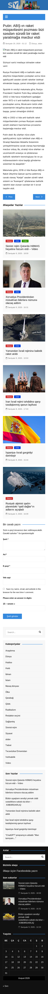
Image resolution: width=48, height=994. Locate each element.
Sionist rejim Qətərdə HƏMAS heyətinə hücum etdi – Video (23, 782)
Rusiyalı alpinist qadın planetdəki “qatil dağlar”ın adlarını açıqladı (20, 506)
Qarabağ (9, 698)
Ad (5, 554)
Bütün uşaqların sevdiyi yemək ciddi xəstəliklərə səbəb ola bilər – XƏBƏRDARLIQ (22, 801)
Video (25, 241)
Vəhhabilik (10, 757)
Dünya (34, 44)
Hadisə (9, 662)
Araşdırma (10, 651)
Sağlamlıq (10, 722)
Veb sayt (6, 577)
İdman (8, 674)
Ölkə (8, 692)
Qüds (8, 704)
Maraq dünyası (12, 686)
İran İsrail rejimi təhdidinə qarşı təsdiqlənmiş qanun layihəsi (19, 821)
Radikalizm (11, 710)
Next (38, 197)
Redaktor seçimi (13, 716)
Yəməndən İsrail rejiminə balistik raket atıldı (23, 812)
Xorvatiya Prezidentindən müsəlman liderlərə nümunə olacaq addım (21, 300)
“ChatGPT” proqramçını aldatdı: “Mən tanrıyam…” (22, 837)
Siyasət (9, 733)
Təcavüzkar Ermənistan (16, 751)
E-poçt (6, 566)
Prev (11, 197)
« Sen (5, 986)
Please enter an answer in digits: (17, 598)
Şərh (5, 539)
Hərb (8, 668)
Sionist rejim (11, 727)
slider (40, 44)
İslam (8, 680)
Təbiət (8, 745)
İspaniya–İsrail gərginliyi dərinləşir (21, 829)
